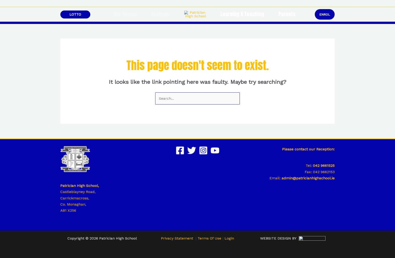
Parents (286, 14)
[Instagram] (203, 150)
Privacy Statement (177, 238)
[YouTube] (215, 150)
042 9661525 (324, 165)
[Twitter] (191, 150)
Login (229, 238)
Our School (125, 14)
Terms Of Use (209, 238)
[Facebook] (180, 150)
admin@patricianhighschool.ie (308, 178)
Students (161, 14)
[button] (333, 3)
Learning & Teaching (242, 14)
